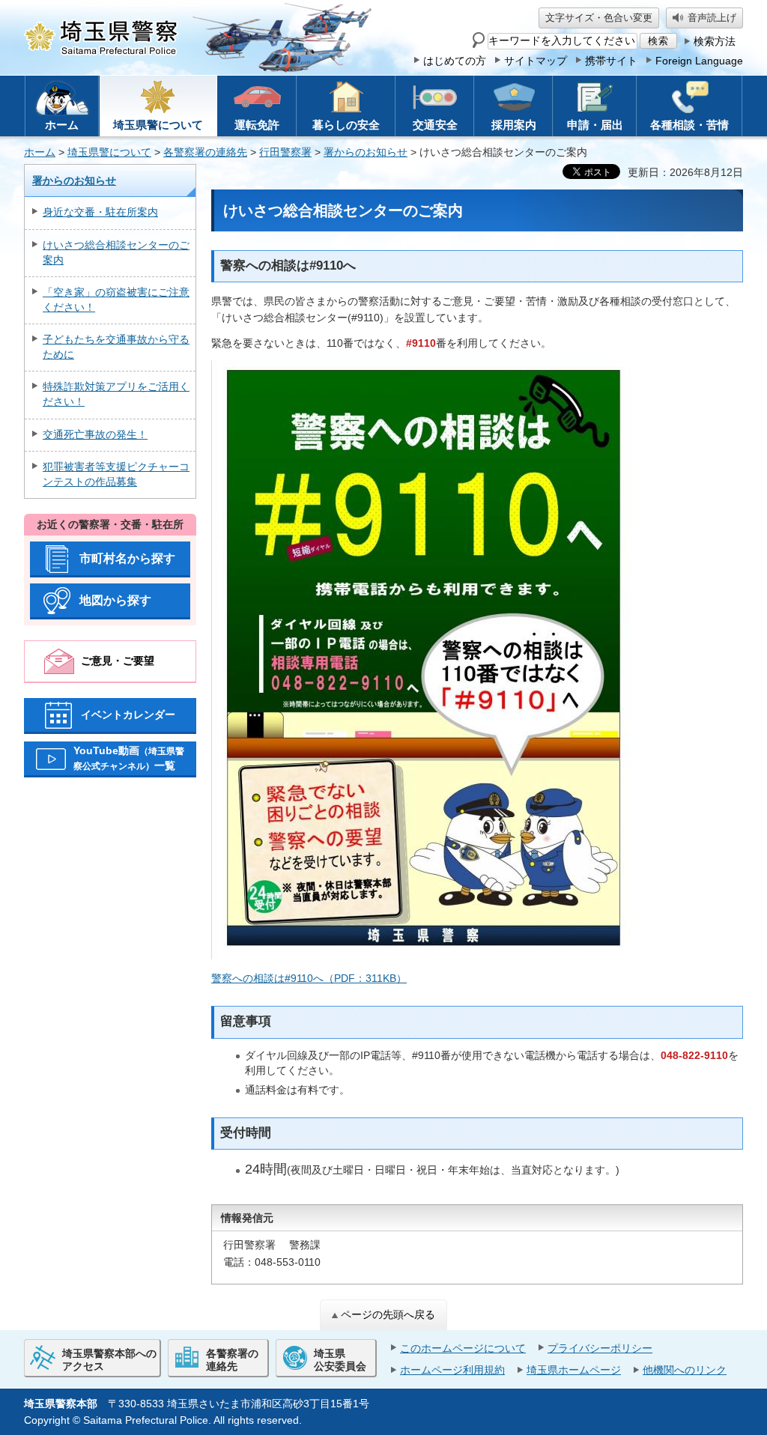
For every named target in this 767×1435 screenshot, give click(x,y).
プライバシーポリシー (600, 1348)
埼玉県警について (109, 152)
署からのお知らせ (365, 152)
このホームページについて (463, 1348)
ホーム (39, 152)
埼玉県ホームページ (574, 1370)
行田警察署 (285, 152)
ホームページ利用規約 (452, 1370)
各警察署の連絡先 (205, 152)
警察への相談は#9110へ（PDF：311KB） (309, 978)
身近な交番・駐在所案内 (100, 212)
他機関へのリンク (685, 1370)
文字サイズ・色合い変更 (598, 17)
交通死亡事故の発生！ (95, 434)
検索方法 (715, 41)
